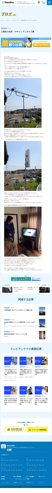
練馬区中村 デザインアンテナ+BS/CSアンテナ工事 (19, 289)
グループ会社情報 (30, 476)
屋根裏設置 (6, 336)
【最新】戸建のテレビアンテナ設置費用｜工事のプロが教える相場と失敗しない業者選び (25, 372)
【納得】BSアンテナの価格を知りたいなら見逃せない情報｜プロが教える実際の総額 (41, 401)
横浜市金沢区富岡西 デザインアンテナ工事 (15, 334)
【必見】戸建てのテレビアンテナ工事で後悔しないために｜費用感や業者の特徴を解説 (10, 372)
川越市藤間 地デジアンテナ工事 (32, 288)
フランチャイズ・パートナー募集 (22, 478)
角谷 (34, 326)
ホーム (2, 20)
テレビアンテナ (15, 20)
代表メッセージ (42, 476)
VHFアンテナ (7, 326)
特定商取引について (30, 482)
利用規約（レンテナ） (18, 482)
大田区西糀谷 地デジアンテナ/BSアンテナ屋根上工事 (18, 310)
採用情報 (3, 478)
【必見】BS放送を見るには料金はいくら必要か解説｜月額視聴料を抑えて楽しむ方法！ (41, 372)
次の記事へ (44, 285)
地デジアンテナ (26, 326)
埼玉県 (31, 326)
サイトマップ (41, 482)
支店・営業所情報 (17, 476)
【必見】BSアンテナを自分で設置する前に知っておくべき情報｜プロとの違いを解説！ (26, 401)
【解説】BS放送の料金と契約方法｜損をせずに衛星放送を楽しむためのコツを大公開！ (10, 401)
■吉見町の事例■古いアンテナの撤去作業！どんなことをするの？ (19, 323)
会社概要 (3, 476)
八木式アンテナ (20, 326)
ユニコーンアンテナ (12, 378)
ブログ (8, 20)
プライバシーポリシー (5, 482)
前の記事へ (7, 285)
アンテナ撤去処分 (13, 326)
